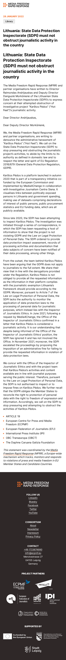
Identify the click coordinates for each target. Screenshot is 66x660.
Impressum (33, 532)
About (33, 525)
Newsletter (33, 529)
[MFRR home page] (16, 5)
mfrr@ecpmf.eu (33, 552)
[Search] (54, 5)
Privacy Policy (33, 536)
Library (9, 21)
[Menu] (61, 5)
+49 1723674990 (33, 549)
